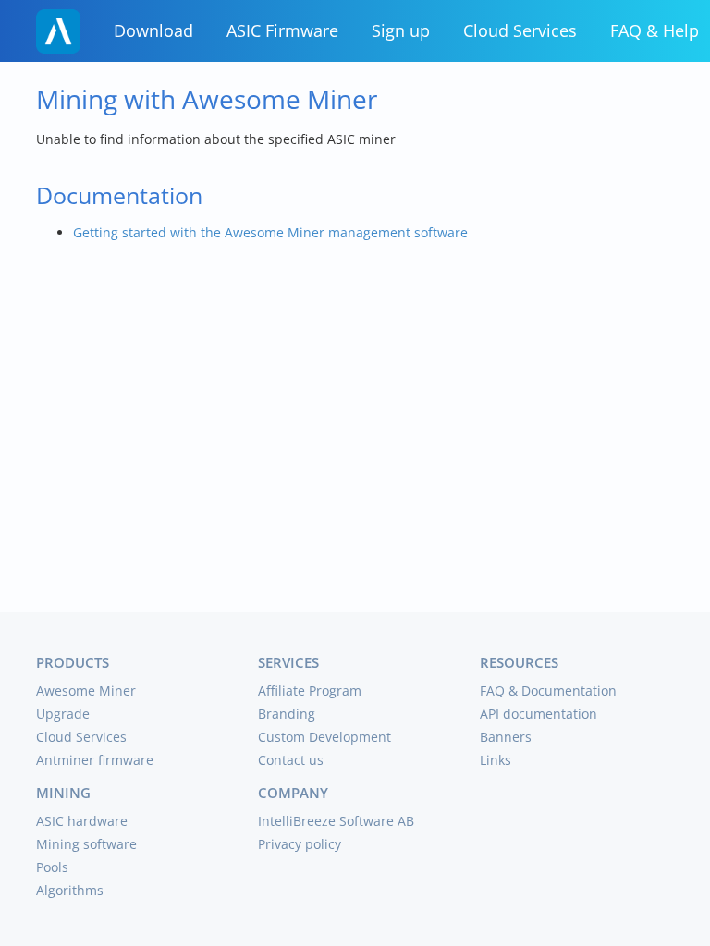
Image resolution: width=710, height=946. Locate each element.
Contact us (291, 760)
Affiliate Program (309, 690)
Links (495, 760)
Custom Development (324, 737)
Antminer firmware (94, 760)
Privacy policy (299, 844)
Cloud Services (520, 30)
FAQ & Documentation (548, 690)
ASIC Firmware (282, 30)
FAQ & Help (654, 30)
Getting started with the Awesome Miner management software (270, 232)
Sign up (401, 30)
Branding (286, 713)
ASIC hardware (82, 821)
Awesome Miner (86, 690)
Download (153, 30)
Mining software (86, 844)
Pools (52, 867)
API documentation (538, 713)
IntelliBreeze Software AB (336, 821)
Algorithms (70, 890)
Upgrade (63, 713)
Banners (506, 737)
